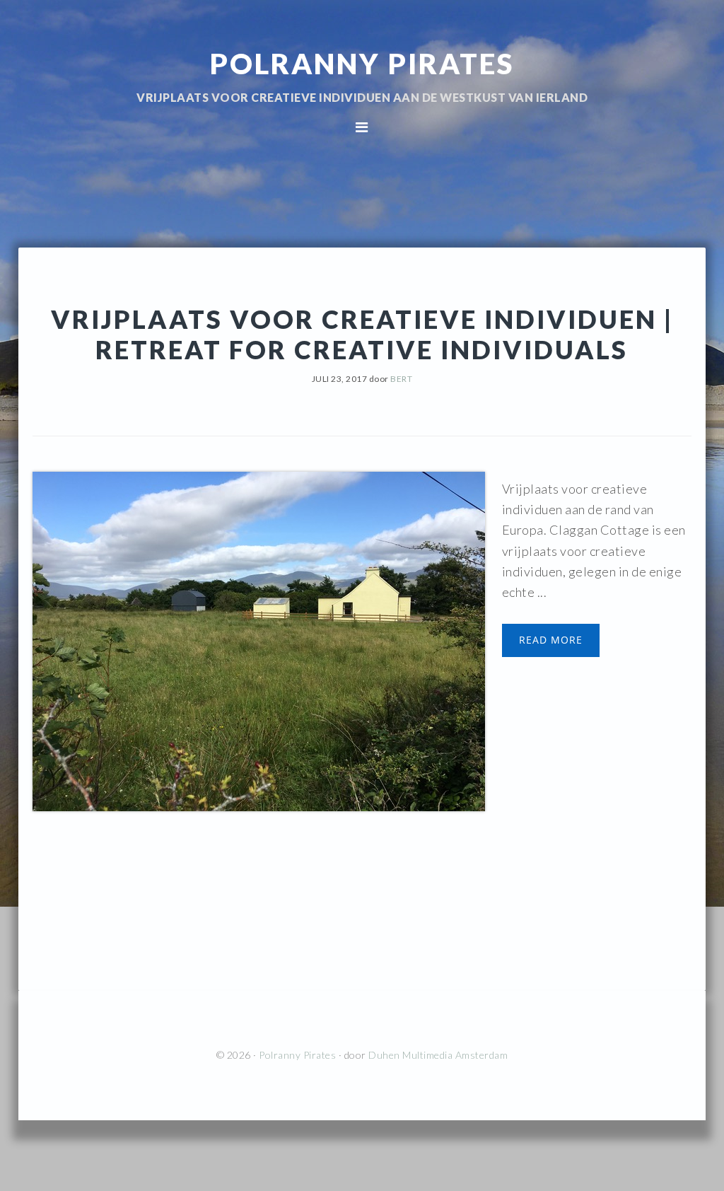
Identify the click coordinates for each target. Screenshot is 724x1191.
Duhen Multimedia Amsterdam (438, 1055)
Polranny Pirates (362, 64)
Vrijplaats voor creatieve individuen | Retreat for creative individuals (362, 334)
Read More (551, 639)
